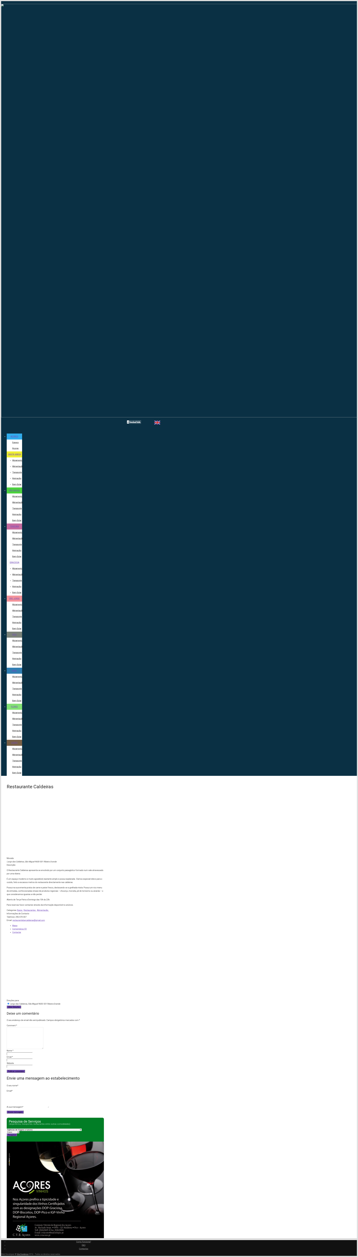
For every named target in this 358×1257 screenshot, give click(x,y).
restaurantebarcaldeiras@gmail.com (28, 920)
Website (10, 1063)
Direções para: (13, 1000)
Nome (10, 1051)
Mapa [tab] (14, 925)
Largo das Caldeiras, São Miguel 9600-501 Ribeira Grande (35, 1004)
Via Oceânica (22, 1254)
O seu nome (12, 1085)
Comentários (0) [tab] (19, 929)
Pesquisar (12, 1135)
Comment (12, 1025)
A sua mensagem (15, 1107)
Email (10, 1057)
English (156, 422)
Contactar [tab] (16, 932)
